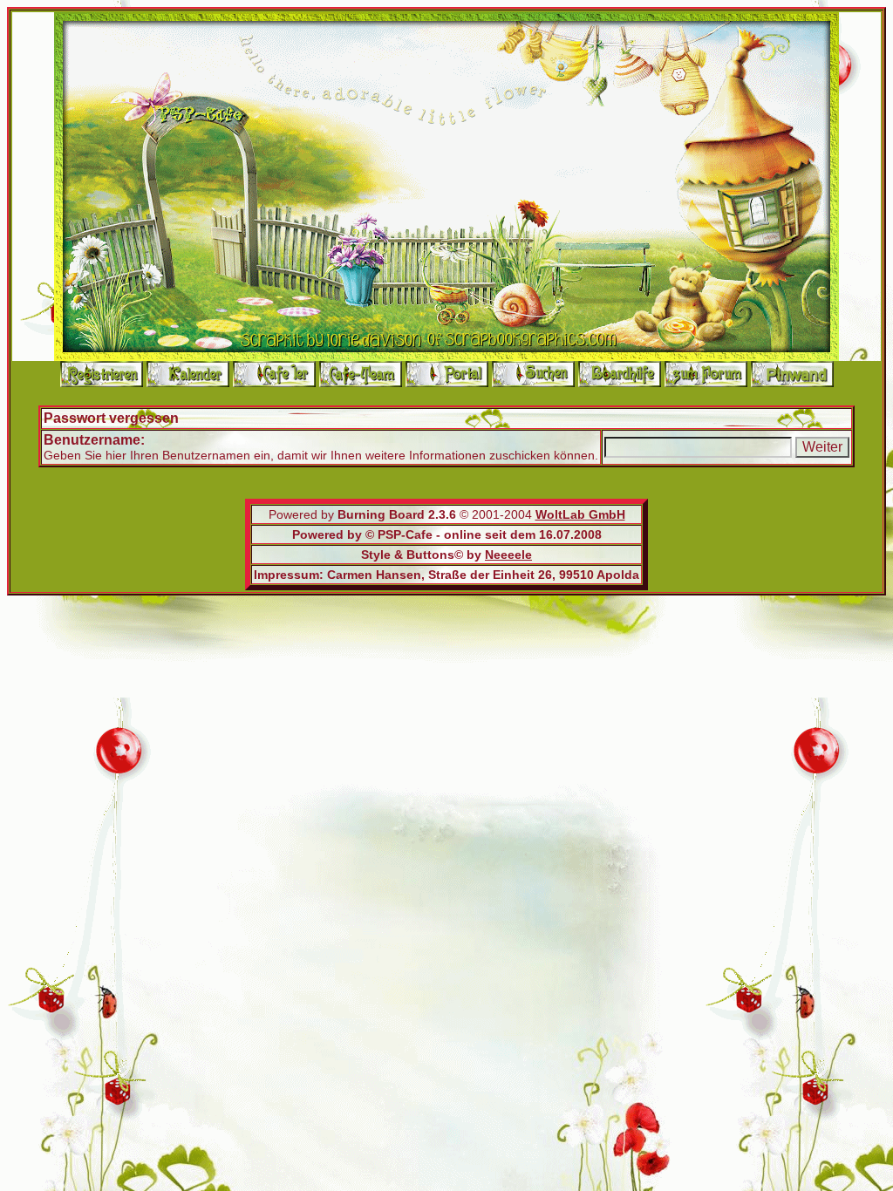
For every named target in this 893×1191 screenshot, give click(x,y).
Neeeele (508, 554)
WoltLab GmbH (580, 514)
